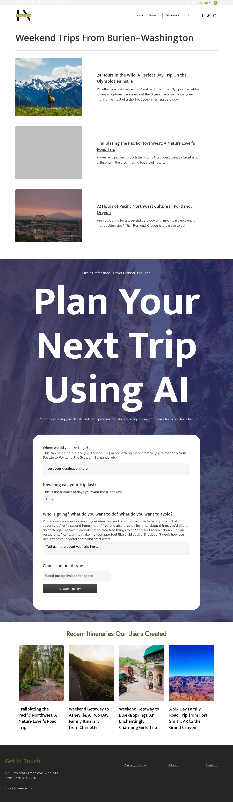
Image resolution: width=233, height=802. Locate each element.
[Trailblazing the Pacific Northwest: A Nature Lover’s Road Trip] (48, 152)
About (173, 765)
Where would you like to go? (65, 448)
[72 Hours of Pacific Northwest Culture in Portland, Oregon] (48, 215)
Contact (212, 765)
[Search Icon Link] (190, 15)
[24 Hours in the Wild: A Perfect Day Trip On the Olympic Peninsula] (48, 87)
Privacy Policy (134, 765)
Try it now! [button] (204, 2)
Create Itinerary (70, 588)
